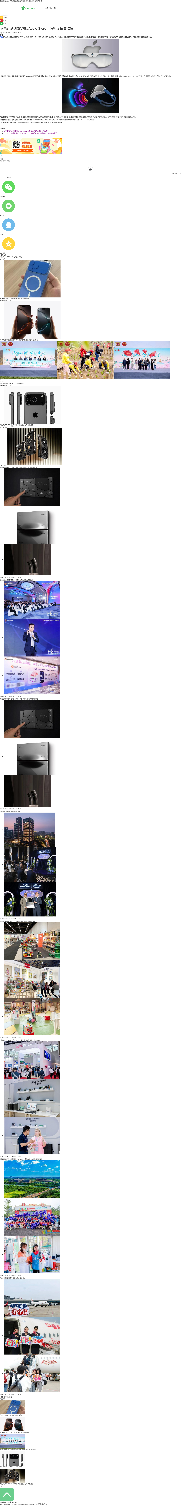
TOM (1, 577)
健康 (31, 1)
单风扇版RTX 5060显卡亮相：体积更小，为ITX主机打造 (16, 425)
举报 (1, 159)
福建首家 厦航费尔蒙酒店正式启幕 (10, 811)
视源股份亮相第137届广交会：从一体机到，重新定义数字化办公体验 (20, 1040)
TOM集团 (3, 1502)
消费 (34, 1)
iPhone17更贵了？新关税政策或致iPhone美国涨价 (15, 298)
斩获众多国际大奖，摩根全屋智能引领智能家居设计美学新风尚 (18, 467)
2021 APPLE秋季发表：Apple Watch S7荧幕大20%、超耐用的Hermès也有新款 (30, 133)
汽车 (37, 1)
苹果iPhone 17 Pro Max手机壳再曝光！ (11, 257)
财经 (28, 1)
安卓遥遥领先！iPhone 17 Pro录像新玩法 (12, 383)
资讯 (4, 1)
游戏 (13, 1)
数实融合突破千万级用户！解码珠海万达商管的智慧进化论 (17, 580)
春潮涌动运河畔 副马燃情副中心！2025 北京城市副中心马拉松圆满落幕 (21, 1159)
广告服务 (8, 1502)
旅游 (16, 1)
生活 (19, 1)
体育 (10, 1)
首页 (1, 1)
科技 (40, 1)
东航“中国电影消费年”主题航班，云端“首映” (13, 1278)
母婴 (22, 1)
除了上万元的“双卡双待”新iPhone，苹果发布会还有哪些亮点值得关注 (27, 131)
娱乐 (7, 1)
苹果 (1, 37)
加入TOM (14, 1502)
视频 (25, 1)
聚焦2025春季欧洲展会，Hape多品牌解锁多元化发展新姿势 (17, 921)
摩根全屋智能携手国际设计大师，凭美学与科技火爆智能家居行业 (19, 699)
